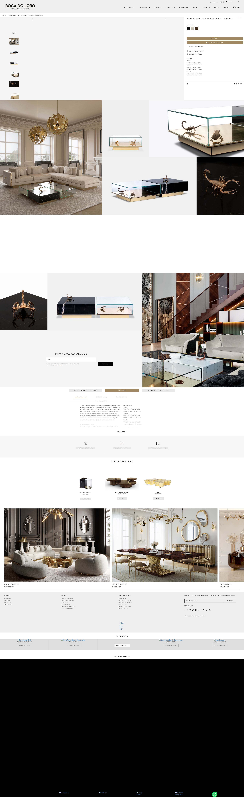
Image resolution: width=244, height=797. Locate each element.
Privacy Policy (123, 608)
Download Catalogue (158, 448)
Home (4, 15)
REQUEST (105, 364)
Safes (228, 11)
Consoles (152, 11)
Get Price (214, 38)
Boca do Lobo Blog (67, 598)
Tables (163, 11)
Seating (174, 11)
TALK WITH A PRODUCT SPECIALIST (85, 390)
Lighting (186, 11)
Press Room (205, 7)
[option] (14, 52)
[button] (238, 550)
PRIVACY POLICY (58, 365)
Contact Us (122, 598)
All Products (129, 7)
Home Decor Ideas (67, 608)
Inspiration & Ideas (67, 600)
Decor (238, 11)
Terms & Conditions (125, 606)
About (216, 7)
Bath (208, 11)
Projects (157, 7)
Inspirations (184, 7)
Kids (218, 11)
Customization (121, 397)
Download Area (101, 397)
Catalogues (170, 7)
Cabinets (139, 11)
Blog (195, 7)
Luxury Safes (65, 604)
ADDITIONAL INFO (81, 397)
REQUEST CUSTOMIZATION (158, 390)
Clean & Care (123, 604)
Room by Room (144, 7)
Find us (226, 7)
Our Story (7, 598)
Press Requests (101, 401)
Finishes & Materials (125, 602)
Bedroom (198, 11)
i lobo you (64, 602)
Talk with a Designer (125, 600)
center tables (22, 15)
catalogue (214, 2)
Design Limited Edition (68, 606)
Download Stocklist (85, 448)
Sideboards (126, 11)
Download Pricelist (122, 448)
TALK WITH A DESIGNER (214, 42)
